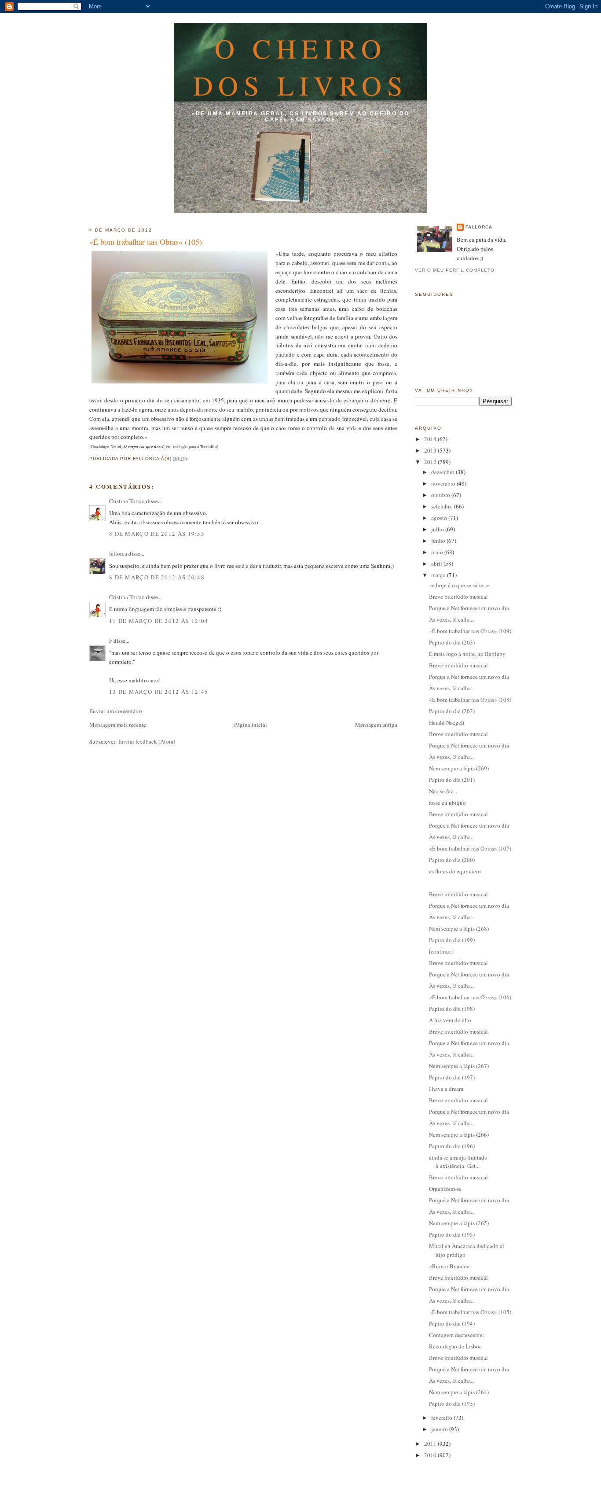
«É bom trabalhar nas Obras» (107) (470, 848)
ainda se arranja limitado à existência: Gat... (458, 1161)
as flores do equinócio (455, 871)
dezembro (443, 472)
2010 (431, 1455)
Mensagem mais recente (117, 725)
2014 (431, 439)
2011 (431, 1443)
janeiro (440, 1429)
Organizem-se (445, 1189)
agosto (439, 518)
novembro (444, 483)
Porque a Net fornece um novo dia (469, 608)
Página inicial (250, 725)
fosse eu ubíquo (447, 803)
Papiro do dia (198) (452, 1009)
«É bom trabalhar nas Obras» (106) (470, 997)
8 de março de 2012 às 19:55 (157, 534)
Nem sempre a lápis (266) (459, 1134)
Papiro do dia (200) (452, 860)
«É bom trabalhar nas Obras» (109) (470, 631)
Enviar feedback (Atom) (146, 741)
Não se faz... (443, 791)
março (439, 575)
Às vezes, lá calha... (452, 619)
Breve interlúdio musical (458, 596)
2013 (431, 450)
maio (437, 552)
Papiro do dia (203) (452, 642)
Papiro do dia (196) (452, 1146)
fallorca (118, 553)
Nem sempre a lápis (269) (459, 768)
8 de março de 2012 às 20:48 (157, 577)
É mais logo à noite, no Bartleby (467, 654)
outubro (441, 495)
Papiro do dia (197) (452, 1077)
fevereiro (442, 1418)
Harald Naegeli (447, 722)
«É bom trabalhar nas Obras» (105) (145, 241)
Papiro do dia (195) (452, 1234)
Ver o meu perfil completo (455, 270)
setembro (442, 506)
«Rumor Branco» (449, 1266)
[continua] (441, 951)
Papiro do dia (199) (452, 940)
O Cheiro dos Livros (300, 66)
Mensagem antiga (376, 725)
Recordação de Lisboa (455, 1346)
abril (437, 563)
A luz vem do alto (450, 1020)
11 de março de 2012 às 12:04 (158, 621)
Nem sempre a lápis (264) (459, 1392)
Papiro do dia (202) (452, 711)
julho (438, 529)
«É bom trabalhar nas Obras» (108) (470, 699)
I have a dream (446, 1089)
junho (439, 541)
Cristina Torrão (127, 501)
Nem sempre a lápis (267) (459, 1066)
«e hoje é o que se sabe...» (459, 585)
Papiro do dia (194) (452, 1323)
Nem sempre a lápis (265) (459, 1223)
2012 (431, 462)
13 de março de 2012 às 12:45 (158, 692)
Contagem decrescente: (456, 1335)
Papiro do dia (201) (452, 780)
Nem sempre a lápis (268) (459, 928)
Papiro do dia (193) (452, 1403)
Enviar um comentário (115, 711)
